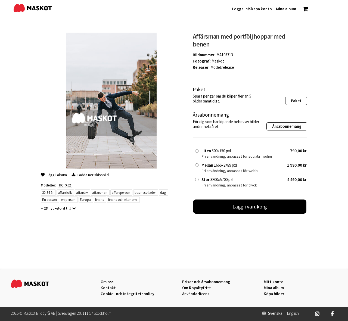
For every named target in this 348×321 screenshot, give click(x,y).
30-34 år (48, 192)
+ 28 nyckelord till (56, 208)
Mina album (274, 287)
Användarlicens (195, 293)
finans (99, 199)
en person (68, 199)
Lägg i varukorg (249, 206)
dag (163, 192)
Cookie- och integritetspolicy (127, 293)
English (293, 313)
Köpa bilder (274, 293)
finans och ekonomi (123, 199)
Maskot (218, 61)
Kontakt (108, 287)
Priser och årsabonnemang (206, 281)
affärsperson (121, 192)
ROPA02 (65, 185)
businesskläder (145, 192)
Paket (296, 100)
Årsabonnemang (287, 126)
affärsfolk (65, 192)
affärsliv (82, 192)
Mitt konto (274, 281)
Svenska (275, 313)
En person (49, 199)
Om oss (107, 281)
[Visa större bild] (111, 167)
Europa (85, 199)
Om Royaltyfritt (196, 287)
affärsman (99, 192)
